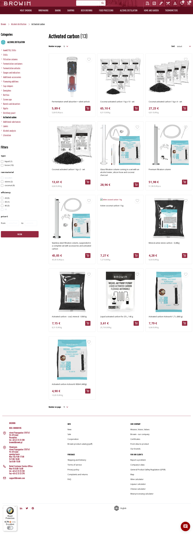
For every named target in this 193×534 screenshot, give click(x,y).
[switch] (10, 528)
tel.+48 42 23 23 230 (17, 471)
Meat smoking (26, 10)
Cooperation (73, 439)
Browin (3, 24)
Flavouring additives (11, 81)
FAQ (69, 479)
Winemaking (43, 10)
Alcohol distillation (128, 10)
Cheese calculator (138, 489)
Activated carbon (9, 117)
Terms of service (75, 465)
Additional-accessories (12, 77)
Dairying (70, 10)
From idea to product (139, 444)
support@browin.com (17, 478)
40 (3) (7, 205)
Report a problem (138, 460)
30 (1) (7, 201)
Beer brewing (86, 10)
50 (6, 209)
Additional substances (12, 121)
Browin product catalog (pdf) (80, 444)
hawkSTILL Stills (9, 50)
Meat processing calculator (141, 493)
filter (19, 234)
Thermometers (171, 10)
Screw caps (7, 99)
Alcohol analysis (9, 130)
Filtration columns (10, 59)
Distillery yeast (9, 113)
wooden (8, 177)
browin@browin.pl (15, 442)
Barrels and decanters (11, 103)
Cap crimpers (8, 86)
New (69, 429)
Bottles (6, 95)
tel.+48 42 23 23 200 (17, 440)
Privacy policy (73, 469)
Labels (5, 126)
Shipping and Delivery (77, 460)
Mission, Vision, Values (139, 429)
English (123, 508)
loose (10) (9, 165)
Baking (58, 10)
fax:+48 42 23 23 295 (17, 473)
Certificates (135, 439)
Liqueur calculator (138, 484)
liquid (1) (8, 161)
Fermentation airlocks (11, 68)
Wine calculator (137, 479)
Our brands (135, 449)
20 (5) (7, 198)
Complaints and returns (78, 474)
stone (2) (9, 181)
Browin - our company (139, 434)
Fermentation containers (12, 63)
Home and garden (151, 10)
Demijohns (7, 90)
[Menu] (15, 507)
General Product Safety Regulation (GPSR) (147, 469)
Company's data (137, 465)
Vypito (5, 108)
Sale (69, 434)
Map (132, 474)
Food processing (106, 10)
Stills (5, 54)
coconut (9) (9, 185)
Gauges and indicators (11, 72)
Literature (7, 135)
